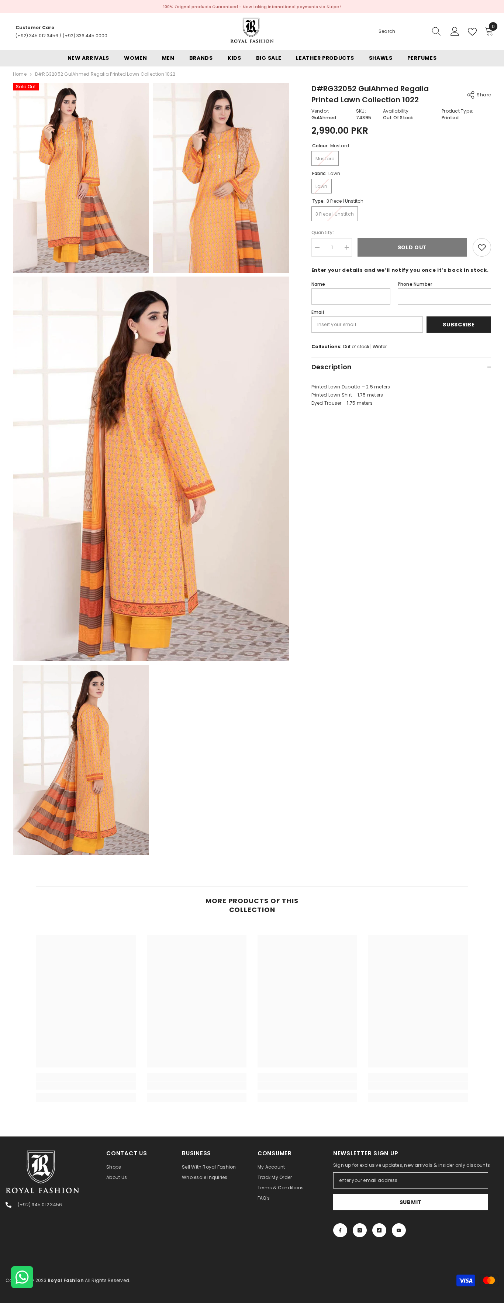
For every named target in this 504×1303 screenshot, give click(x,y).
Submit (411, 1202)
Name (318, 284)
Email (317, 312)
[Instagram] (360, 1230)
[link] (86, 1085)
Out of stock (356, 346)
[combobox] (403, 31)
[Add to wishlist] (482, 247)
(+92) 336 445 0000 (85, 35)
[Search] (410, 31)
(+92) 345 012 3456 (36, 35)
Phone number (415, 284)
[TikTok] (379, 1230)
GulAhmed (323, 117)
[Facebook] (340, 1230)
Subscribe (458, 324)
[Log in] (455, 31)
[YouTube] (399, 1230)
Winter (380, 346)
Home (20, 74)
